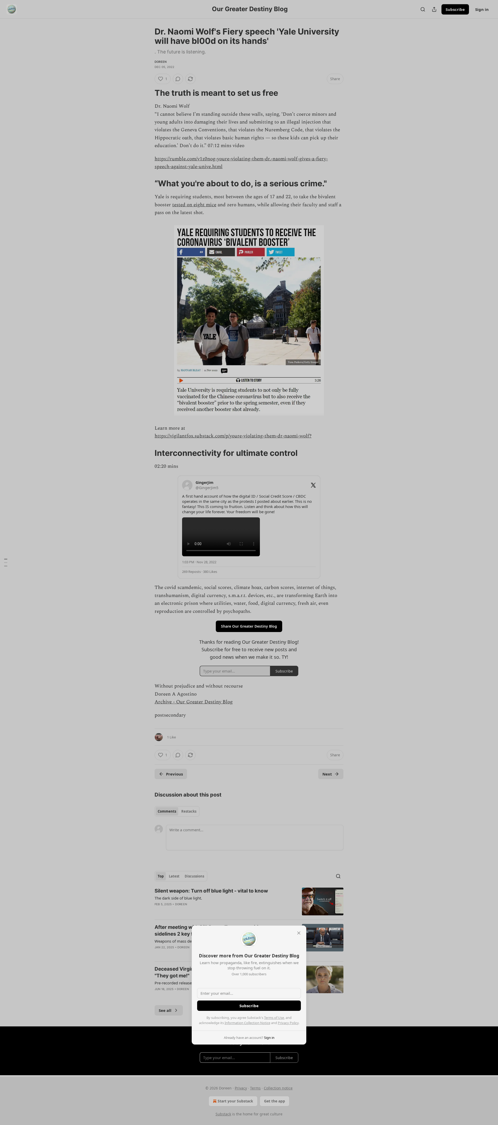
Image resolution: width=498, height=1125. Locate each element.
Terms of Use (274, 1017)
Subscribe (249, 1005)
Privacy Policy (288, 1022)
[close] (299, 933)
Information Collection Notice (247, 1022)
